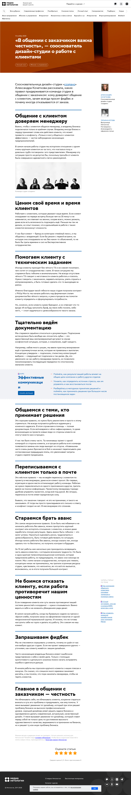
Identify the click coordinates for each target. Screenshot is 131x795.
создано (69, 84)
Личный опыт (21, 65)
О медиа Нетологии (53, 778)
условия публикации (42, 737)
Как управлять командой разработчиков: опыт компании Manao (107, 617)
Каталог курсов (51, 783)
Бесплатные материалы (74, 778)
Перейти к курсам (74, 4)
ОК (95, 788)
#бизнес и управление (38, 65)
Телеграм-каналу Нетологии (56, 740)
